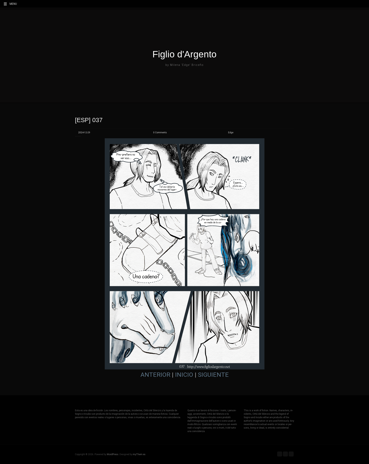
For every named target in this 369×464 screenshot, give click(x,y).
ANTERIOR (155, 374)
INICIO (184, 374)
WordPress (112, 454)
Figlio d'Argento (184, 54)
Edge (230, 132)
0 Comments (160, 132)
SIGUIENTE (213, 374)
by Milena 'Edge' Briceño (184, 64)
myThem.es (139, 454)
